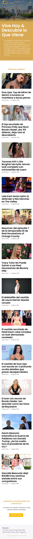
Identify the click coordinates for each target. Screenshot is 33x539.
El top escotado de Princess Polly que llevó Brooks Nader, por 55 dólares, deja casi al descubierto (15, 130)
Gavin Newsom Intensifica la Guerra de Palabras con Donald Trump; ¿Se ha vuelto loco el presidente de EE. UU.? (15, 439)
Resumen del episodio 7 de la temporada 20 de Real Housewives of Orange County (15, 232)
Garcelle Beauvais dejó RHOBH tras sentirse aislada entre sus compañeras (15, 477)
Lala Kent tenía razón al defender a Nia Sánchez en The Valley (15, 199)
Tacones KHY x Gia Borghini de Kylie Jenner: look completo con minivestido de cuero (16, 165)
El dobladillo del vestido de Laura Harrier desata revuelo (15, 300)
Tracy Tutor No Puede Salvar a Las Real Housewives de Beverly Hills (15, 267)
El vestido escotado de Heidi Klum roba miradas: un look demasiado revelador (16, 333)
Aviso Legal (22, 535)
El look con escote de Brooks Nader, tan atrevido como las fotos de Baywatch (15, 402)
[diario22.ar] (4, 2)
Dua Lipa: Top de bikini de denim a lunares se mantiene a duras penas (16, 95)
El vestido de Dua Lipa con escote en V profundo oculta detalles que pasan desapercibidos (16, 368)
